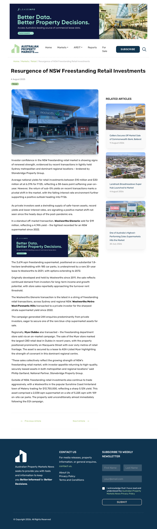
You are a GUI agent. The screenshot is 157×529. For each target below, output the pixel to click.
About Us (64, 472)
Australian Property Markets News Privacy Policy (124, 492)
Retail (33, 61)
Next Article (80, 421)
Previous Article (32, 421)
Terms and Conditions (71, 479)
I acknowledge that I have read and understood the (124, 491)
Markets (25, 61)
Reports (92, 47)
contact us (65, 466)
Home (48, 47)
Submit (122, 502)
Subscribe (128, 49)
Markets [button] (61, 47)
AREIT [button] (77, 47)
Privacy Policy (67, 476)
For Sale (104, 49)
